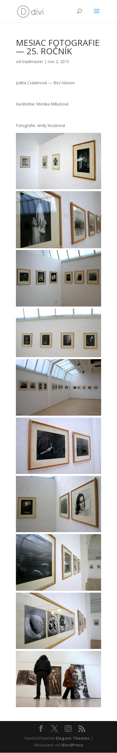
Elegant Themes (72, 738)
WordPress (72, 745)
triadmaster (32, 61)
